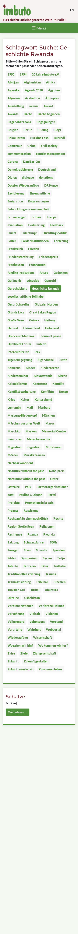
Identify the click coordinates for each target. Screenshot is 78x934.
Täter (44, 566)
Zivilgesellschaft (44, 653)
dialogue (28, 177)
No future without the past (26, 471)
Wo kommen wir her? (53, 645)
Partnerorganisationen (52, 487)
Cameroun (15, 145)
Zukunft (13, 661)
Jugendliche (45, 360)
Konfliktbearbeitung (22, 391)
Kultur (24, 399)
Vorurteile (15, 629)
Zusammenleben (50, 669)
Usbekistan (32, 598)
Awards (13, 114)
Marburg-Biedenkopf (22, 415)
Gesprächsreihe (18, 304)
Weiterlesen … (17, 712)
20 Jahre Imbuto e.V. (45, 74)
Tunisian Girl (16, 590)
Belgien (13, 130)
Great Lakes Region (42, 312)
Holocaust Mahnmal (21, 336)
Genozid (50, 280)
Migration (14, 447)
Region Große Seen (21, 526)
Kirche (62, 375)
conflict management (50, 153)
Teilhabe (60, 566)
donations (46, 177)
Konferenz (40, 383)
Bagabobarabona (19, 122)
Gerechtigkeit (17, 288)
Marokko (14, 431)
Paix (28, 487)
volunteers (37, 621)
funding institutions (21, 272)
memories (15, 439)
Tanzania (29, 566)
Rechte (58, 518)
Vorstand (56, 621)
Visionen (51, 613)
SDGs (53, 542)
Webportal (53, 629)
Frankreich (15, 249)
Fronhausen (16, 264)
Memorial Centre (54, 431)
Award (48, 106)
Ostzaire (14, 487)
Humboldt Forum (19, 344)
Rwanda (49, 534)
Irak (37, 352)
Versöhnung (16, 613)
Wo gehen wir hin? (20, 645)
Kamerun (14, 368)
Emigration (15, 201)
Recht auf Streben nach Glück (28, 518)
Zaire (11, 653)
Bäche (28, 114)
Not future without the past (26, 479)
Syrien (47, 558)
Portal (52, 494)
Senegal (13, 550)
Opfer (54, 479)
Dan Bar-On (31, 161)
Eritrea (36, 217)
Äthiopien (52, 98)
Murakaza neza (34, 455)
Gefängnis (14, 280)
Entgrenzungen (38, 201)
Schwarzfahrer (34, 542)
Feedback (56, 225)
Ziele (24, 653)
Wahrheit (34, 629)
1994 (23, 74)
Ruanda (32, 534)
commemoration (19, 153)
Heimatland (31, 328)
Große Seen (16, 320)
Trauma (50, 574)
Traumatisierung (19, 582)
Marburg (44, 407)
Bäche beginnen (49, 114)
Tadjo (61, 558)
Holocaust (52, 328)
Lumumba (14, 407)
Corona (13, 161)
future (44, 272)
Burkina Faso (39, 138)
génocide (33, 280)
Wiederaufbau (18, 637)
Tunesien (59, 582)
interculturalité (18, 352)
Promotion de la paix (39, 502)
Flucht (12, 233)
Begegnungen (46, 122)
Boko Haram (16, 138)
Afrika (50, 82)
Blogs (57, 130)
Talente (13, 566)
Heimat (13, 328)
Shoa (27, 550)
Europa (52, 217)
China (31, 145)
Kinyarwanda (43, 375)
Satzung (13, 542)
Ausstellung (16, 106)
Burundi (59, 138)
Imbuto (41, 344)
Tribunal (42, 582)
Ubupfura (51, 590)
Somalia (41, 550)
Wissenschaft (42, 637)
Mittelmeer (54, 447)
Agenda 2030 (34, 90)
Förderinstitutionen (35, 241)
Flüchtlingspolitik (54, 233)
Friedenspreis (48, 257)
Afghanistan (32, 82)
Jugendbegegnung (20, 360)
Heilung (49, 320)
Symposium (29, 558)
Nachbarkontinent (20, 463)
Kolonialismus (17, 383)
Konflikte (47, 391)
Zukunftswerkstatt (21, 669)
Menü (41, 28)
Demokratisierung (20, 169)
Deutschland (47, 169)
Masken (31, 431)
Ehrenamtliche (40, 193)
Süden (12, 558)
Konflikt (58, 383)
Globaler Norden (46, 304)
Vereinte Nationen (20, 605)
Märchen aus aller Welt (24, 423)
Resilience (15, 534)
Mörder (13, 455)
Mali (30, 407)
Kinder (30, 368)
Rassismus (31, 510)
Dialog (12, 177)
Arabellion (32, 98)
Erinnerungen (17, 217)
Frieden (33, 249)
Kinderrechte (50, 368)
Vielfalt (34, 613)
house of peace (51, 336)
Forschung (61, 241)
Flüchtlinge (29, 233)
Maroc (50, 423)
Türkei (35, 590)
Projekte (14, 502)
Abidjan (13, 82)
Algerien (14, 98)
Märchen (48, 415)
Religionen (46, 526)
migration (33, 447)
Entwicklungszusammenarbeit (28, 209)
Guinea (34, 320)
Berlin (27, 130)
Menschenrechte (38, 439)
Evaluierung (36, 225)
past (10, 494)
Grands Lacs (16, 312)
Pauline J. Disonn (30, 494)
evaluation (15, 225)
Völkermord (16, 621)
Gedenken (61, 272)
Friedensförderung (21, 257)
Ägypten (54, 90)
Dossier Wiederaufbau (23, 185)
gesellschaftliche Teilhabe (26, 296)
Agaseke (14, 90)
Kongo (63, 391)
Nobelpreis (56, 471)
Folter (12, 241)
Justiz (63, 360)
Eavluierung (16, 193)
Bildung (42, 130)
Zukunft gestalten (36, 661)
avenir (33, 106)
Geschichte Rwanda (45, 288)
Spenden (59, 550)
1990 (11, 74)
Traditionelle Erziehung (24, 574)
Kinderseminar (18, 375)
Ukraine (13, 598)
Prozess (13, 510)
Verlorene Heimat (51, 605)
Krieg (11, 399)
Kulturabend (43, 399)
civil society (49, 145)
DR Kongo (51, 185)
